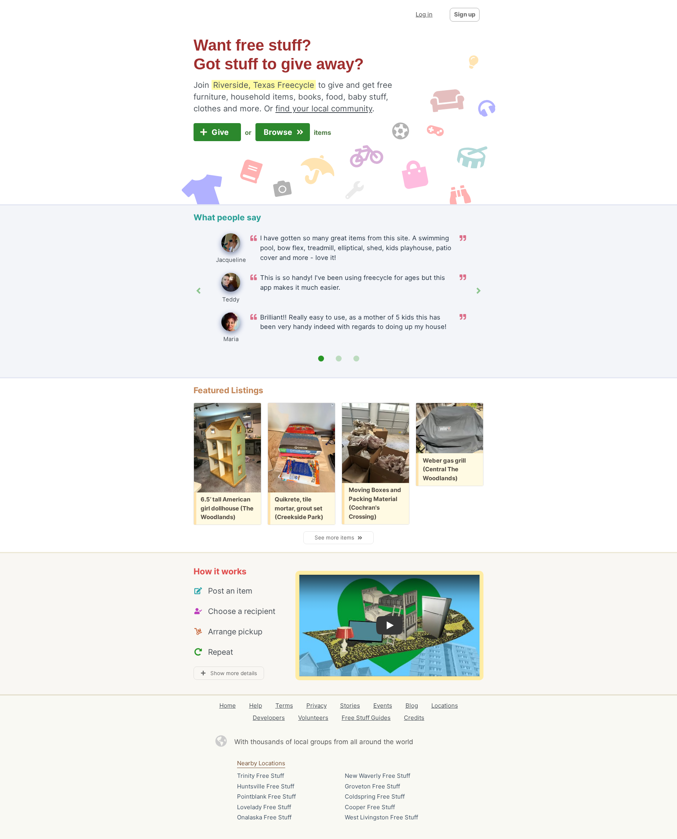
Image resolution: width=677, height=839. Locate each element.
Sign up (464, 14)
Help (255, 705)
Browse (279, 132)
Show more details (231, 673)
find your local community (323, 108)
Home (227, 705)
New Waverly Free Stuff (377, 775)
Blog (411, 705)
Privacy (316, 705)
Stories (350, 705)
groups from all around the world (361, 742)
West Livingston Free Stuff (381, 817)
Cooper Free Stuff (370, 807)
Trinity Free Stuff (260, 775)
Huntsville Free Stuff (265, 786)
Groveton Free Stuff (372, 786)
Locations (444, 705)
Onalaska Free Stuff (264, 817)
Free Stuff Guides (366, 717)
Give (221, 132)
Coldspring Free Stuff (375, 796)
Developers (269, 717)
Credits (414, 717)
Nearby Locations (261, 763)
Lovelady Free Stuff (264, 807)
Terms (284, 705)
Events (382, 705)
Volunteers (313, 717)
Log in (424, 14)
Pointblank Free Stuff (266, 796)
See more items (336, 537)
